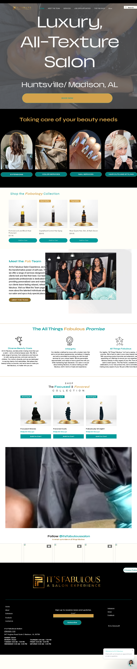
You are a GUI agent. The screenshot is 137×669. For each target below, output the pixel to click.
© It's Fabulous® (114, 626)
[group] (68, 221)
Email (73, 613)
